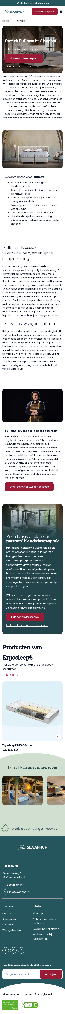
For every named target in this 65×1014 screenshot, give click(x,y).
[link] (22, 790)
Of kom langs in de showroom (25, 66)
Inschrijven (50, 974)
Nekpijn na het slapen (45, 929)
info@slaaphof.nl (19, 892)
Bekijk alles (10, 674)
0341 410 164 (16, 885)
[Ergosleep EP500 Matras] (32, 711)
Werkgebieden (11, 930)
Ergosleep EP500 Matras (17, 745)
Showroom (9, 919)
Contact (7, 913)
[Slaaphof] (13, 11)
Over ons (8, 924)
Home (5, 20)
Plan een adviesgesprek (24, 58)
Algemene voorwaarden (17, 994)
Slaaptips (38, 913)
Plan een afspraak (44, 11)
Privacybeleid (43, 994)
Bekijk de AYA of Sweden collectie (29, 487)
